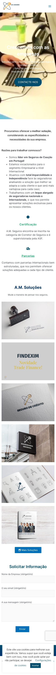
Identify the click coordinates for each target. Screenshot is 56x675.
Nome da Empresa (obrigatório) (17, 574)
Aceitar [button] (35, 665)
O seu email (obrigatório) (14, 588)
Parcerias (28, 256)
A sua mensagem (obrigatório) (17, 602)
